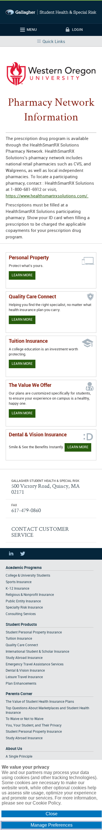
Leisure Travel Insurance (24, 677)
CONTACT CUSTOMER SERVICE (40, 531)
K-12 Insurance (17, 588)
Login (77, 30)
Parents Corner (19, 694)
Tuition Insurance (19, 639)
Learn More (22, 275)
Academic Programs (24, 568)
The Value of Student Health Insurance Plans (40, 702)
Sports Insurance (18, 582)
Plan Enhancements (21, 683)
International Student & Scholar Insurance (37, 652)
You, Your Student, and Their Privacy (33, 725)
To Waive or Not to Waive (24, 719)
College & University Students (28, 575)
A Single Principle (19, 756)
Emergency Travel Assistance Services (34, 664)
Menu (32, 30)
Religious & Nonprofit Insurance (30, 595)
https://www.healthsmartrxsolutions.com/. (47, 196)
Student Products (21, 624)
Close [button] (52, 813)
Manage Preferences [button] (52, 825)
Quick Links (53, 42)
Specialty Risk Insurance (24, 607)
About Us (14, 749)
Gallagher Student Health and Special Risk (51, 12)
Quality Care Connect (22, 645)
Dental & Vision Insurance (25, 670)
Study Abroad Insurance (24, 658)
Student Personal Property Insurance (34, 632)
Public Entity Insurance (23, 601)
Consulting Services (21, 614)
